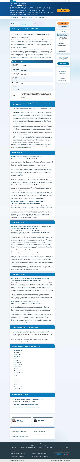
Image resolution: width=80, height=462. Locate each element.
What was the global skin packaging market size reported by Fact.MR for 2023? (27, 399)
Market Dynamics (61, 43)
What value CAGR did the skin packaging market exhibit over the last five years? (27, 410)
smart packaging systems (20, 174)
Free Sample (64, 23)
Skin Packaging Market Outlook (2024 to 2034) (62, 35)
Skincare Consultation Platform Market (18, 431)
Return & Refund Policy (31, 447)
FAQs (30, 17)
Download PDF (64, 26)
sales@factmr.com (62, 80)
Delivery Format (22, 447)
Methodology (42, 17)
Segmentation (24, 17)
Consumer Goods (15, 3)
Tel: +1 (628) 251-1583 (13, 456)
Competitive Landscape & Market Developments (62, 51)
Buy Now (64, 10)
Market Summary (15, 17)
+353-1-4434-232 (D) (63, 75)
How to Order (14, 447)
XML (62, 447)
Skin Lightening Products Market (39, 434)
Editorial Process (62, 63)
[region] (32, 79)
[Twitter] (64, 454)
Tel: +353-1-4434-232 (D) (36, 456)
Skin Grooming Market (15, 434)
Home (11, 3)
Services (39, 445)
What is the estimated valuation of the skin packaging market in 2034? (26, 407)
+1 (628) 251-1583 (62, 73)
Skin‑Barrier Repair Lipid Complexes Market (19, 436)
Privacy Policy (41, 447)
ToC (35, 17)
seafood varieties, (25, 242)
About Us (32, 445)
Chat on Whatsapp (62, 71)
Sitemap (67, 447)
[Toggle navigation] (69, 1)
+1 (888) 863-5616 (62, 78)
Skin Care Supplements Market (39, 431)
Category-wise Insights (62, 47)
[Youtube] (67, 454)
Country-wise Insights (62, 45)
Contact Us (45, 445)
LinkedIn (19, 422)
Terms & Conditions (50, 447)
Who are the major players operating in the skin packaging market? (25, 404)
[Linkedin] (66, 454)
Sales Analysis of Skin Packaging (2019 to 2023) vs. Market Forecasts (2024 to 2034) (63, 39)
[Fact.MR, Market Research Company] (13, 1)
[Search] (65, 1)
